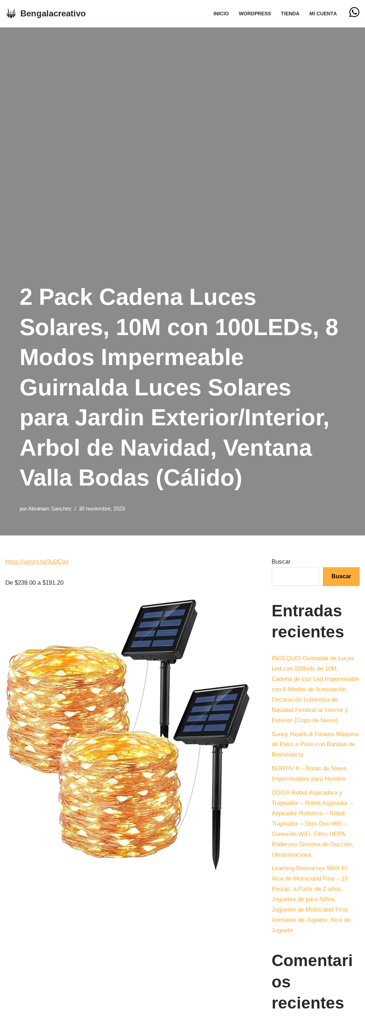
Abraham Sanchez (50, 509)
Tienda (290, 13)
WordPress (255, 13)
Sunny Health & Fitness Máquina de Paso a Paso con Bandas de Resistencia (315, 744)
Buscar (281, 561)
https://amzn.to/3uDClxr (37, 561)
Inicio (221, 13)
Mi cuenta (323, 13)
